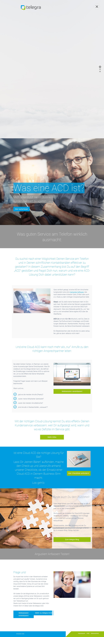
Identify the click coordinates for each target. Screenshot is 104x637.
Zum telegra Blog (72, 539)
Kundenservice (24, 425)
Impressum (81, 633)
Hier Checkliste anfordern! (78, 473)
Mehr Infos (52, 437)
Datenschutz (95, 633)
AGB (88, 633)
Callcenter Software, (77, 292)
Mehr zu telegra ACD (43, 613)
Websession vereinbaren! (72, 391)
